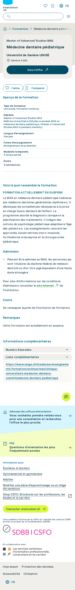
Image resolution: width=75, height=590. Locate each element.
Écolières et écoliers (16, 468)
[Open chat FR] (66, 397)
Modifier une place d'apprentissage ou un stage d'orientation (34, 486)
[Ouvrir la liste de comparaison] (53, 5)
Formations (20, 28)
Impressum (10, 566)
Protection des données (38, 566)
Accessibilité (11, 573)
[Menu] (68, 16)
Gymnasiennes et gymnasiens (22, 473)
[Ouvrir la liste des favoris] (45, 5)
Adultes (8, 479)
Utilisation (30, 573)
